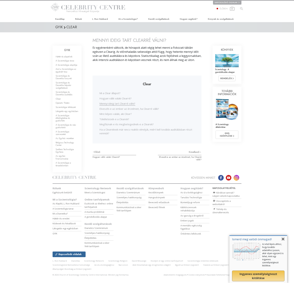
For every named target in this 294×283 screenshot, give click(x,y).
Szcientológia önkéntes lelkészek (202, 261)
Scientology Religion (117, 261)
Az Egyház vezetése (65, 138)
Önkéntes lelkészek (191, 233)
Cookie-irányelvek (196, 274)
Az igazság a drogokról (192, 215)
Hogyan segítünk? (189, 19)
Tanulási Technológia (191, 197)
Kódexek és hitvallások (64, 223)
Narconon (123, 265)
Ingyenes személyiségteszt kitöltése (258, 276)
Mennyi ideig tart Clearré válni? (117, 103)
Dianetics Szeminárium (96, 228)
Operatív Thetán (63, 102)
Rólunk (78, 19)
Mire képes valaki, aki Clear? (115, 114)
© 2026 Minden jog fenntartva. (91, 274)
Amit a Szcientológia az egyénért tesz (66, 70)
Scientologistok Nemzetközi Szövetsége (71, 265)
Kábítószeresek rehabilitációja (189, 209)
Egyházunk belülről (62, 192)
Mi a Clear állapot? (109, 93)
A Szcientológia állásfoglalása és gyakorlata (63, 118)
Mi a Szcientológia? (128, 19)
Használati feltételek (216, 274)
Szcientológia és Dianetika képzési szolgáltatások (63, 85)
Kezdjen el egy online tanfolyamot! (167, 261)
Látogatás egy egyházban (67, 111)
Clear (58, 98)
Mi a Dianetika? (60, 213)
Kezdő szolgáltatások (158, 19)
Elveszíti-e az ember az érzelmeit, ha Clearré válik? (129, 108)
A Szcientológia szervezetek (62, 133)
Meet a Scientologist (95, 192)
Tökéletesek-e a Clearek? (114, 119)
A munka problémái (94, 211)
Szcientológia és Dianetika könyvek (64, 77)
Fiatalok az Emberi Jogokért (216, 265)
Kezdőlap (60, 19)
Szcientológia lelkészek (66, 107)
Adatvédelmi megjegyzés (175, 274)
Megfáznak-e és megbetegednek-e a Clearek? (126, 124)
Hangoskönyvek (157, 197)
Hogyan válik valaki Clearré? (115, 98)
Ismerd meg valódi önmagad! (252, 239)
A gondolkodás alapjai (96, 216)
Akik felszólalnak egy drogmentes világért (152, 265)
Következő (194, 152)
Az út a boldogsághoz (191, 192)
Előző (97, 152)
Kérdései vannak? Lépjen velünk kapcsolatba (226, 194)
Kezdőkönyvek (156, 192)
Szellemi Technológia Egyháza (65, 150)
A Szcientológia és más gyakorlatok (66, 126)
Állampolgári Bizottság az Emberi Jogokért (72, 269)
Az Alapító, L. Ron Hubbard (66, 203)
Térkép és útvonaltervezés (221, 211)
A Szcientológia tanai (65, 60)
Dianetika (75, 261)
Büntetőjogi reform (190, 202)
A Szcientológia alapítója (66, 65)
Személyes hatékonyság (97, 233)
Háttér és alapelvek (64, 56)
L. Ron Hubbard (100, 19)
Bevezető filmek (157, 207)
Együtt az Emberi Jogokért (187, 265)
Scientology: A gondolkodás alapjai (225, 71)
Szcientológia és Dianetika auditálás (64, 93)
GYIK (67, 50)
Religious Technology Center (65, 144)
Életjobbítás (90, 237)
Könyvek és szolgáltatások (221, 19)
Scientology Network (98, 188)
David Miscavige (139, 261)
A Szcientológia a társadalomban (63, 164)
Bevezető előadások (159, 202)
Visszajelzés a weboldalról (222, 202)
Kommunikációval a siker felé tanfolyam (97, 244)
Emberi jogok (187, 220)
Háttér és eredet (61, 218)
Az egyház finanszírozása (62, 157)
